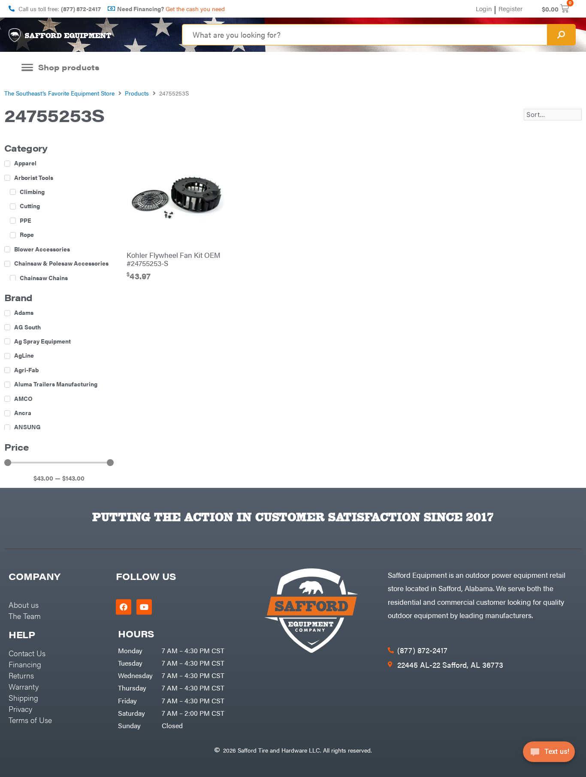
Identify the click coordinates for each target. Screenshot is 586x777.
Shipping (23, 697)
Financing (25, 664)
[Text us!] (549, 754)
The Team (25, 615)
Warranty (24, 686)
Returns (21, 675)
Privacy (20, 708)
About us (24, 604)
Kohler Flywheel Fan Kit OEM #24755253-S (174, 259)
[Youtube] (144, 607)
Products (137, 93)
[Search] (561, 34)
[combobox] (364, 34)
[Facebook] (123, 607)
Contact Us (27, 653)
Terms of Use (30, 719)
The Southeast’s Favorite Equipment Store (59, 93)
